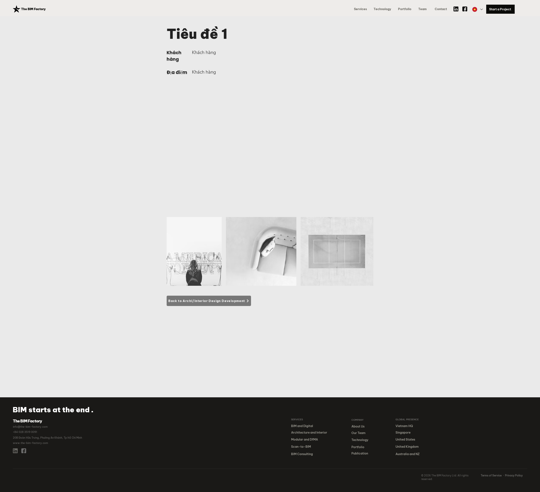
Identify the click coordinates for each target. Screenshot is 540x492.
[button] (405, 9)
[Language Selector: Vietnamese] (477, 9)
